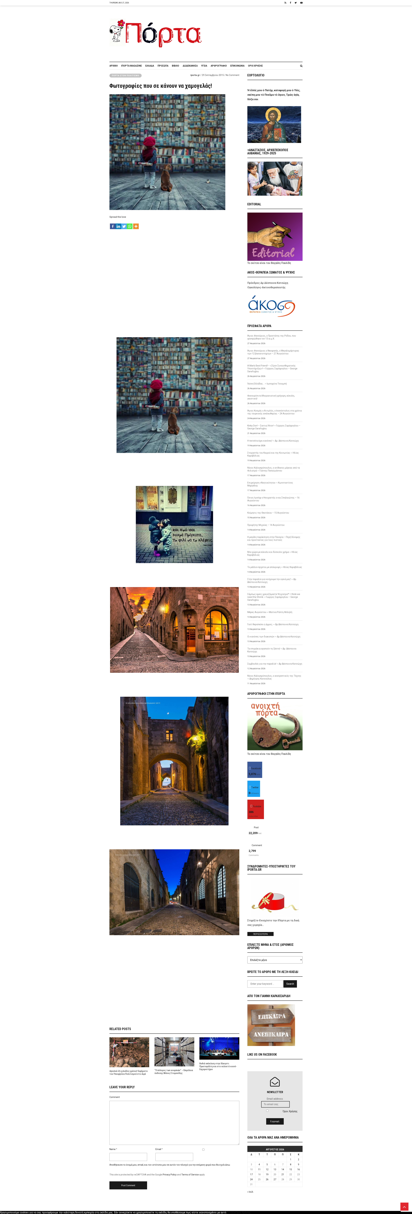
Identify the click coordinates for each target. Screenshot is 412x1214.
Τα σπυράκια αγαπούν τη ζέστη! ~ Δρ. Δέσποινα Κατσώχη (271, 650)
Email (158, 1149)
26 (267, 1179)
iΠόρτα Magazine (131, 65)
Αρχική (113, 65)
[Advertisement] (254, 32)
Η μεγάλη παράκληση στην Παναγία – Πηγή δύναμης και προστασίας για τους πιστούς (273, 538)
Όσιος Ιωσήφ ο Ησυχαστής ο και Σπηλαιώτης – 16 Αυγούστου (273, 499)
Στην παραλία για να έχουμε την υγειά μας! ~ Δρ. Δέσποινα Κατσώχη (272, 580)
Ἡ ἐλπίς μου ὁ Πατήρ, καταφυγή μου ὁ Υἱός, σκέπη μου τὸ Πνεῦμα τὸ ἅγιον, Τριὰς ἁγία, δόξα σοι (273, 95)
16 (298, 1169)
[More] (135, 224)
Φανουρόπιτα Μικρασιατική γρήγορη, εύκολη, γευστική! (271, 397)
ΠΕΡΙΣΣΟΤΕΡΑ (260, 934)
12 (267, 1169)
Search (290, 983)
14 (282, 1169)
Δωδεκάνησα (190, 65)
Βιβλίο (175, 65)
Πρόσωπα (163, 65)
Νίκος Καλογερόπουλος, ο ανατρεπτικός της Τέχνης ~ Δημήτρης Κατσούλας (274, 677)
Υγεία (204, 65)
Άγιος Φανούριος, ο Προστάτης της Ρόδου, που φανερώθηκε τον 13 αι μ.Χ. (271, 337)
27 (275, 1179)
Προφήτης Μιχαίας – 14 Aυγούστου (266, 525)
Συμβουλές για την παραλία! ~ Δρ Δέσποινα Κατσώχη (274, 663)
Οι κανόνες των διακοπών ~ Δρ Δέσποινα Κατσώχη (273, 636)
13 (275, 1169)
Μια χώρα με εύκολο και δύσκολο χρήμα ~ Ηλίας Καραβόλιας (272, 553)
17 (251, 1174)
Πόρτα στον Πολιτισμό (125, 75)
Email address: (275, 1098)
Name (112, 1149)
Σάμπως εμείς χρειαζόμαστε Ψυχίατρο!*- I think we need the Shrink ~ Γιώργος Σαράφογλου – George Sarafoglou (273, 597)
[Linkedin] (118, 224)
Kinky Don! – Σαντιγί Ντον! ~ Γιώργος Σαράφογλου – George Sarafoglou (273, 427)
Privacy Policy (170, 1174)
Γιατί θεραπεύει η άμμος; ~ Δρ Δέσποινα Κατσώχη (273, 624)
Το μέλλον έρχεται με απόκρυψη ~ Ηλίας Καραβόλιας (274, 567)
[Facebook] (113, 224)
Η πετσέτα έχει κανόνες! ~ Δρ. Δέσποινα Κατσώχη (273, 440)
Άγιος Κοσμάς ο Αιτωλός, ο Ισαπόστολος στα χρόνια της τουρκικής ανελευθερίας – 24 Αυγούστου (274, 412)
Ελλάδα (149, 65)
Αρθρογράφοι (219, 65)
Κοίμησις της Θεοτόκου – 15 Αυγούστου (268, 512)
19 (267, 1174)
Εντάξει (231, 1212)
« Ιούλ (250, 1192)
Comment (114, 1097)
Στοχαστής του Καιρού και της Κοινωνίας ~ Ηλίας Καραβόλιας (273, 454)
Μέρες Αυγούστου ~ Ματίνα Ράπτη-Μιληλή (269, 612)
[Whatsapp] (129, 224)
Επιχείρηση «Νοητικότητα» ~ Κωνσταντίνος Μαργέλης (270, 484)
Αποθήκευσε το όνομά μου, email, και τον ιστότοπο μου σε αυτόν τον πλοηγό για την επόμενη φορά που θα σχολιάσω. (169, 1165)
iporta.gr (195, 75)
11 (259, 1169)
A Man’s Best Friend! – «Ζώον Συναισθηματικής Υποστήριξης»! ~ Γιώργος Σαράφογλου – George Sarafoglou (272, 368)
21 (282, 1174)
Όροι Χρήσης (255, 65)
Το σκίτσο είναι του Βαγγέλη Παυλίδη (269, 263)
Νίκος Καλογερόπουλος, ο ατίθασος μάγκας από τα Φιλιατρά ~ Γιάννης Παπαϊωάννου (273, 469)
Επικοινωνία (237, 65)
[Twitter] (124, 224)
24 (251, 1179)
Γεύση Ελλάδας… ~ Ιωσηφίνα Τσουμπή (267, 383)
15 (290, 1169)
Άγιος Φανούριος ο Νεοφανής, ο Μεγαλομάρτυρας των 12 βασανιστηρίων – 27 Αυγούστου (273, 352)
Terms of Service (190, 1174)
